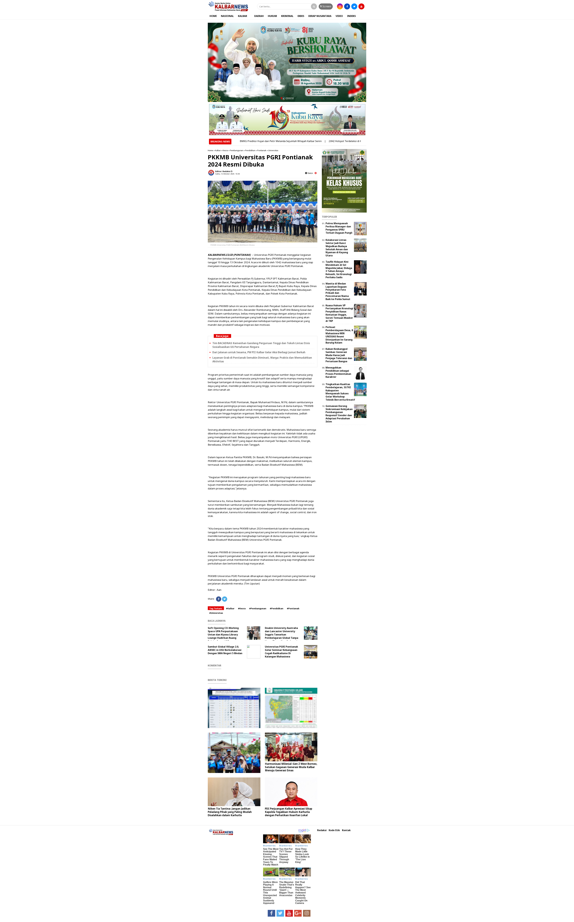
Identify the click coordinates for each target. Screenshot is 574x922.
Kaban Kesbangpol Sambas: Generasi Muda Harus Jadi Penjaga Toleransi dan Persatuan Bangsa (339, 355)
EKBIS (301, 16)
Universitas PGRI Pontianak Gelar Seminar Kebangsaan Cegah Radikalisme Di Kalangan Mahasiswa (281, 651)
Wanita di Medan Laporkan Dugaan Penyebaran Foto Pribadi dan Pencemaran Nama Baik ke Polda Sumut (338, 291)
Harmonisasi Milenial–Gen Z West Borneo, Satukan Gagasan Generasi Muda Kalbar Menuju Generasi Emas (291, 767)
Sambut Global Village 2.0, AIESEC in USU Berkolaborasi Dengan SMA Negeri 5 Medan (225, 650)
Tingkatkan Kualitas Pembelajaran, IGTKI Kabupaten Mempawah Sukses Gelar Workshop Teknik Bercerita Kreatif (340, 392)
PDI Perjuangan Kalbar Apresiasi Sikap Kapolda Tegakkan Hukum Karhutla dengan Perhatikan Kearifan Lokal (288, 812)
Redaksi (322, 830)
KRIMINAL (287, 16)
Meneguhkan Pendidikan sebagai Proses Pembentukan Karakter (338, 372)
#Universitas (216, 613)
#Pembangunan (257, 608)
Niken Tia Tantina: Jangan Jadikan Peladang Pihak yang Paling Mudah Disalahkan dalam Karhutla (230, 812)
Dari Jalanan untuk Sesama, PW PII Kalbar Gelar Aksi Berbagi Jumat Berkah (258, 352)
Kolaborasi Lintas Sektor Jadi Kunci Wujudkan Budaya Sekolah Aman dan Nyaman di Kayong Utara (337, 247)
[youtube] (361, 6)
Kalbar (218, 150)
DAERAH (259, 16)
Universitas (273, 150)
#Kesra (242, 608)
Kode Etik (334, 830)
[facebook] (347, 6)
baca (310, 173)
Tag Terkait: (215, 608)
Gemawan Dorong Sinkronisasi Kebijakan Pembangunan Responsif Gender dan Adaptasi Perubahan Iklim (339, 413)
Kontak (346, 830)
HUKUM (272, 16)
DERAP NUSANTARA (319, 16)
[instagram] (340, 6)
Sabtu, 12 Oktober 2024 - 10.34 (227, 174)
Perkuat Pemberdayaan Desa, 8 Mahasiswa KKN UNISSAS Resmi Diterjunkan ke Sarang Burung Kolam (339, 334)
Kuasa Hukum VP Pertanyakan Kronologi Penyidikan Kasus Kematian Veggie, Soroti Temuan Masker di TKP (339, 313)
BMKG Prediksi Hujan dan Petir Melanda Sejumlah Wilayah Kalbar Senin (243, 141)
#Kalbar (230, 608)
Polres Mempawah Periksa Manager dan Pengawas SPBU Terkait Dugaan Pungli (339, 228)
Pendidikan (250, 150)
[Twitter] (224, 599)
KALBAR (242, 16)
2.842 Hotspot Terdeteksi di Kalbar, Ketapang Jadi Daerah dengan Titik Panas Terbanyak (340, 141)
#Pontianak (293, 608)
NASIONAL (227, 16)
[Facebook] (218, 599)
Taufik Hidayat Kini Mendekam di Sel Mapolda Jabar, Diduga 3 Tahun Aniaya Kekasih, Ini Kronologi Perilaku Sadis (339, 269)
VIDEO (339, 16)
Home (210, 150)
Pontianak (261, 150)
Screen (326, 6)
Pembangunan (236, 150)
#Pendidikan (276, 608)
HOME (213, 16)
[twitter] (354, 6)
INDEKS (351, 16)
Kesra (225, 150)
